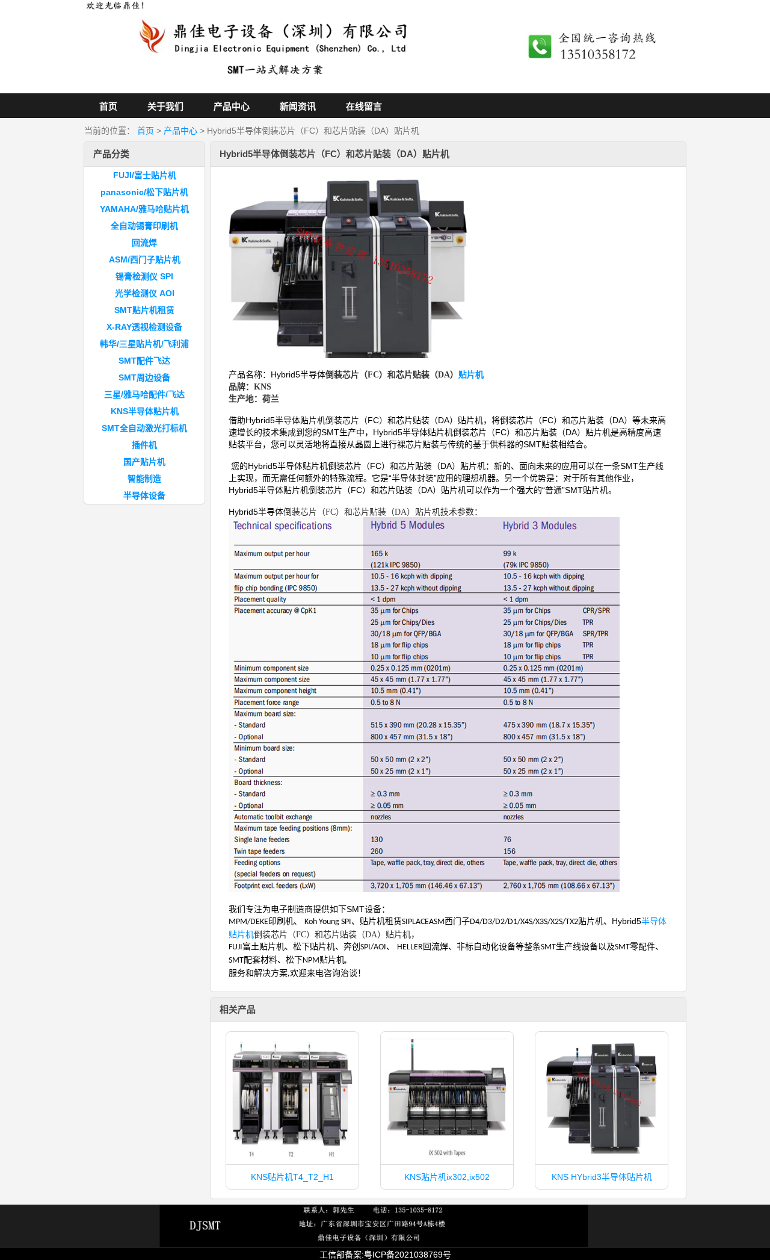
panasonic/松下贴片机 (144, 192)
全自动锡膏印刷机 (144, 226)
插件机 (144, 445)
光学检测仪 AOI (144, 293)
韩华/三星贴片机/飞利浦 (144, 344)
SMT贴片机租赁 (144, 310)
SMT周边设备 (144, 377)
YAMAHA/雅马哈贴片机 (144, 209)
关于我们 (165, 106)
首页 (108, 106)
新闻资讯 (298, 106)
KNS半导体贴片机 (145, 411)
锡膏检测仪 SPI (144, 276)
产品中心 (232, 106)
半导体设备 (144, 495)
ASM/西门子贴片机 (144, 259)
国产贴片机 (144, 462)
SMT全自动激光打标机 (144, 428)
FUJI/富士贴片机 (144, 175)
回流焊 (144, 242)
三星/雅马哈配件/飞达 (144, 394)
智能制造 (144, 478)
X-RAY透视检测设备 (144, 327)
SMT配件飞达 (144, 360)
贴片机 (471, 374)
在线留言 (364, 106)
